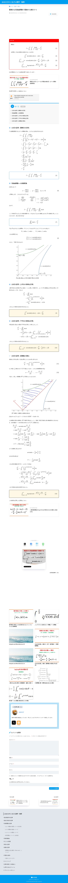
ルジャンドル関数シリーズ (11, 832)
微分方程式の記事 (8, 820)
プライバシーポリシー (9, 870)
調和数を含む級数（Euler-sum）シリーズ (13, 851)
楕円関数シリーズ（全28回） (12, 835)
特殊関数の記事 (8, 823)
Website (18, 725)
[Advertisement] (34, 27)
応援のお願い (7, 855)
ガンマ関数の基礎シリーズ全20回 (13, 826)
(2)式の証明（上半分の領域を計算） (20, 115)
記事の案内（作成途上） (10, 864)
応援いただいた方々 (10, 858)
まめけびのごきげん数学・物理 (13, 2)
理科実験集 (7, 838)
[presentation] (34, 48)
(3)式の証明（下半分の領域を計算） (20, 118)
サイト (11, 770)
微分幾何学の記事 (8, 817)
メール (11, 763)
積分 (58, 572)
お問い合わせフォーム (9, 867)
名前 (11, 757)
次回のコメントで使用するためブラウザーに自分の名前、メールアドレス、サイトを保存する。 (32, 775)
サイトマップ (7, 861)
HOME (35, 877)
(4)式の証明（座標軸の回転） (19, 121)
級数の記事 (7, 847)
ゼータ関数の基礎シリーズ (11, 829)
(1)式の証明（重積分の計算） (19, 110)
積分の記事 (7, 844)
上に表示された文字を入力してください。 (20, 782)
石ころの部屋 (7, 841)
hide (23, 106)
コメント (12, 739)
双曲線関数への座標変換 (18, 113)
